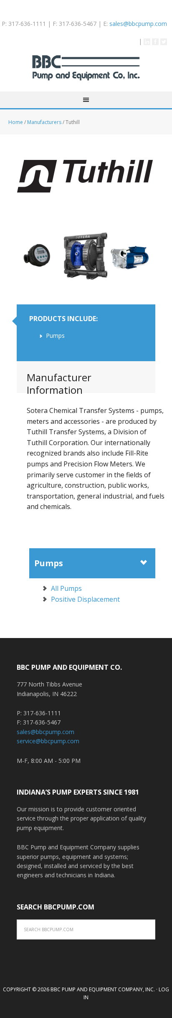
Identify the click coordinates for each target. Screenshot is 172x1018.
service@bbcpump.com (48, 741)
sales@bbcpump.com (138, 24)
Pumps (48, 563)
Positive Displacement (85, 599)
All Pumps (66, 588)
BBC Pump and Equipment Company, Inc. (86, 73)
